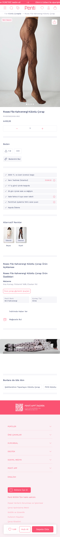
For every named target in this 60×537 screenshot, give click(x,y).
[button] (26, 104)
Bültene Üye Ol (21, 490)
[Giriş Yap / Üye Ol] (48, 8)
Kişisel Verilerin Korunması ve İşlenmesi (25, 503)
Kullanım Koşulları (16, 517)
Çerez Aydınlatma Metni (18, 508)
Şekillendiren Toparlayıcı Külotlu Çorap (22, 387)
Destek (11, 451)
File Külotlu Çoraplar (12, 14)
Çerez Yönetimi (14, 521)
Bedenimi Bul (14, 159)
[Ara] (11, 8)
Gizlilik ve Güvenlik (16, 512)
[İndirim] (18, 8)
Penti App (12, 468)
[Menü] (5, 8)
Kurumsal (13, 443)
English (12, 477)
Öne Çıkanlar (15, 435)
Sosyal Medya (15, 460)
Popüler (12, 426)
